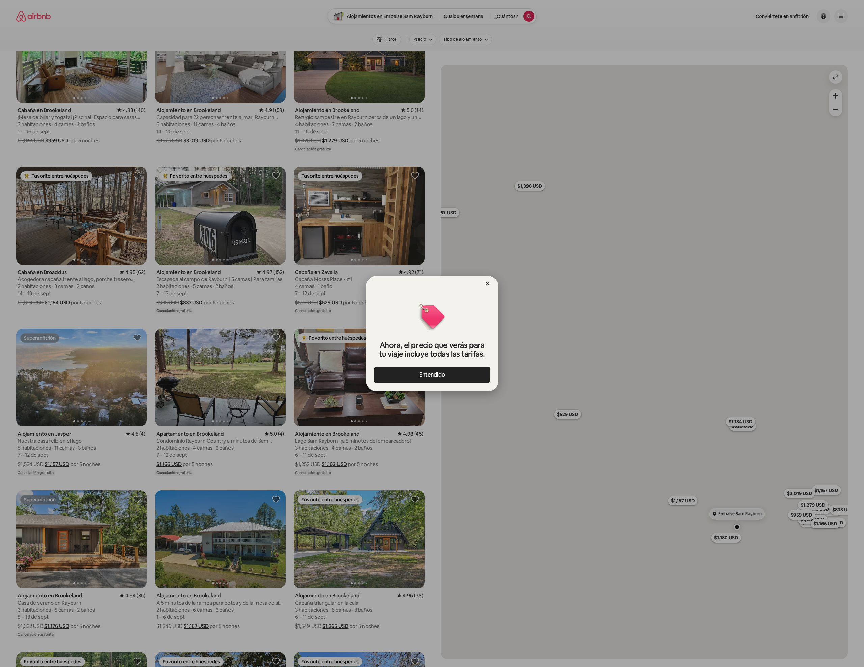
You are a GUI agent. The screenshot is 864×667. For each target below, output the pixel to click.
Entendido (432, 374)
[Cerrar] (487, 283)
